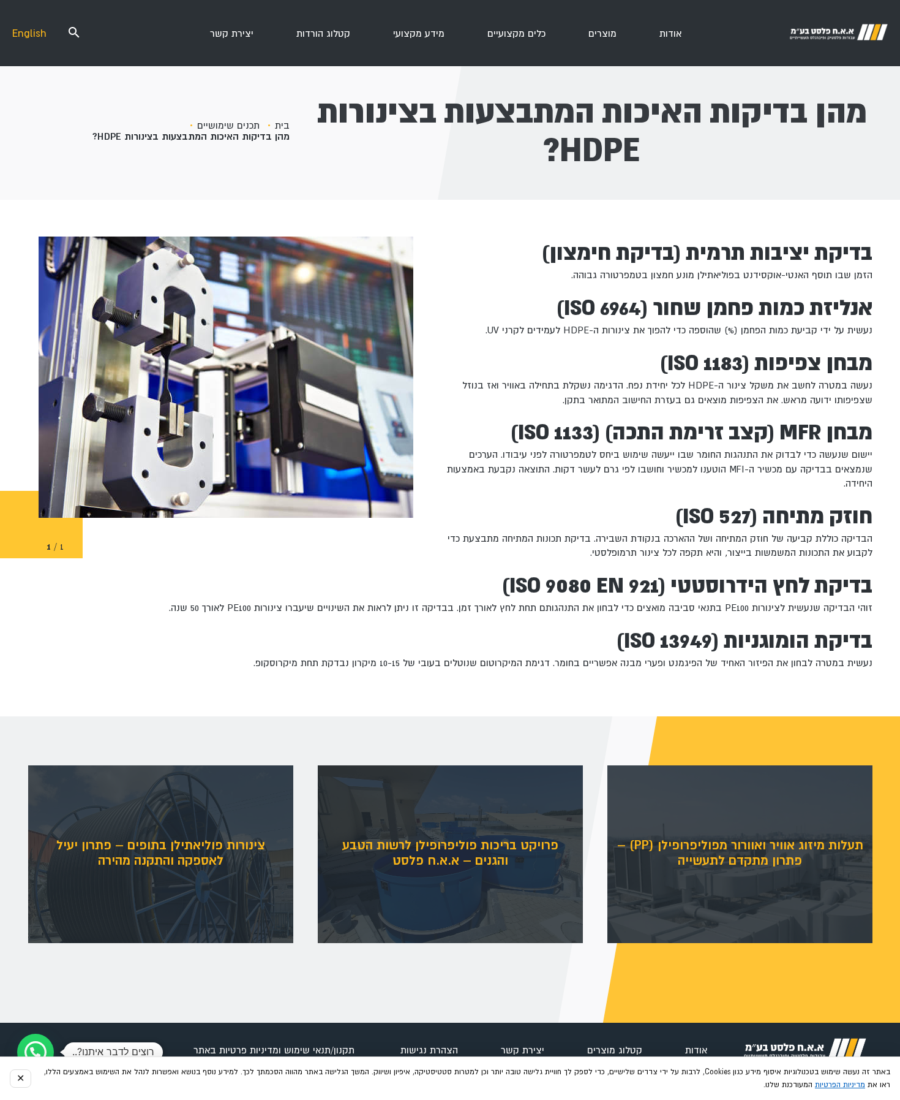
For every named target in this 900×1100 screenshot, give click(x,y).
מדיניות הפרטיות (840, 1084)
